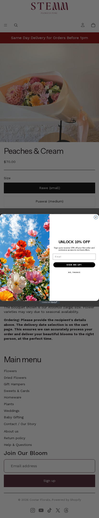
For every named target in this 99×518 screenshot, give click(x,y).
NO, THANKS (74, 272)
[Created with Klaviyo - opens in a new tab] (49, 302)
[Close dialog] (96, 217)
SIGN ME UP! (74, 265)
